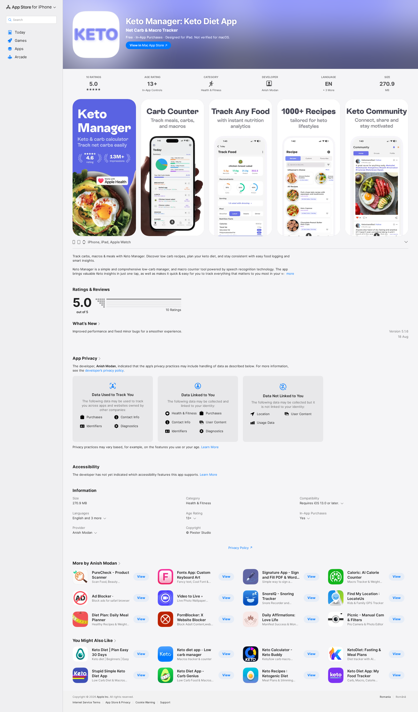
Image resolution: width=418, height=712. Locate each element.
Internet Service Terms (86, 702)
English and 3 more (87, 518)
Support (165, 702)
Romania (385, 697)
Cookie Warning (145, 702)
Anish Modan (82, 532)
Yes (302, 518)
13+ (189, 518)
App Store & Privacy (117, 702)
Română (401, 697)
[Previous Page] (67, 167)
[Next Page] (413, 167)
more (290, 273)
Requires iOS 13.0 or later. (319, 503)
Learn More (210, 447)
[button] (31, 32)
